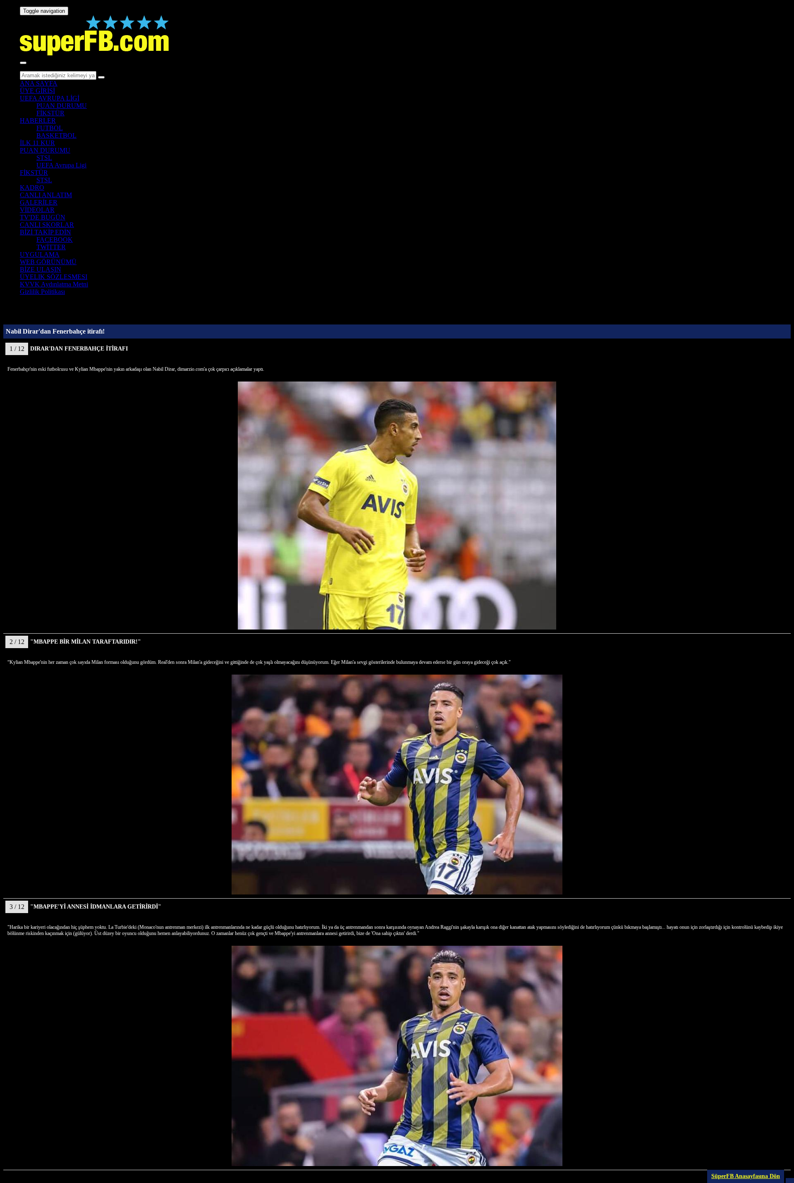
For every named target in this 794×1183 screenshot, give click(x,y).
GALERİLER (38, 202)
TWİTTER (51, 246)
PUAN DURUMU (61, 105)
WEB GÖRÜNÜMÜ (48, 261)
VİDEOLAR (37, 209)
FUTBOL (49, 127)
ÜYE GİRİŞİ (37, 90)
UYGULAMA (40, 254)
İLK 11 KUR (37, 142)
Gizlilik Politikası (42, 291)
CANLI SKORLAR (47, 224)
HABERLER (38, 120)
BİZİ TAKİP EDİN (45, 232)
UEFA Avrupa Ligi (61, 165)
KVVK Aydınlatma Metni (54, 284)
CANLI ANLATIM (46, 194)
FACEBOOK (54, 239)
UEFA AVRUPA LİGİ (49, 98)
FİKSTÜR (50, 113)
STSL (44, 157)
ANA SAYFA (38, 83)
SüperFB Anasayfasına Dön (745, 1176)
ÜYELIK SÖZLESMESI (53, 276)
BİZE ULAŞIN (40, 269)
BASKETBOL (56, 135)
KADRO (32, 187)
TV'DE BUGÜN (42, 217)
